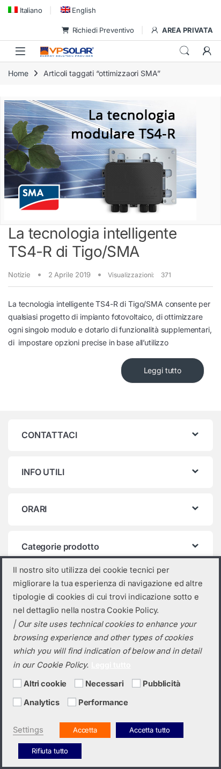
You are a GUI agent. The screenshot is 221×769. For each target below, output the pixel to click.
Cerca (184, 51)
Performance (103, 702)
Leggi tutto (162, 370)
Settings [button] (28, 730)
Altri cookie (45, 684)
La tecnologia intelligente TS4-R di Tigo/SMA (92, 242)
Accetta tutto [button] (149, 730)
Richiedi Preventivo (103, 30)
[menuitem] (25, 10)
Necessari (104, 684)
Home (18, 73)
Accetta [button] (85, 730)
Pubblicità (162, 684)
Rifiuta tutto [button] (50, 750)
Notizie (19, 274)
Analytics (42, 702)
